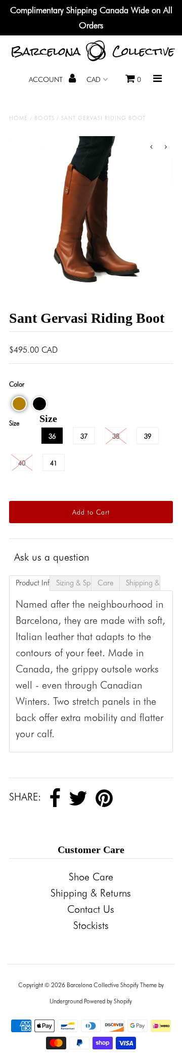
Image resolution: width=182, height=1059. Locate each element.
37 (83, 436)
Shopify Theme (138, 985)
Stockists (91, 925)
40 (21, 463)
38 (115, 436)
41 (53, 463)
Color (16, 384)
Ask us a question (51, 557)
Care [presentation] (105, 582)
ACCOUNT (47, 79)
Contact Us (90, 909)
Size (14, 423)
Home (18, 117)
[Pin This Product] (104, 798)
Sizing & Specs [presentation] (73, 582)
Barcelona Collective (93, 985)
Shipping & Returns (91, 893)
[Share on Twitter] (78, 798)
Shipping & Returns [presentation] (143, 582)
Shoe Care (91, 877)
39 (147, 436)
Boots (44, 117)
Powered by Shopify (108, 1001)
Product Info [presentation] (33, 582)
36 (52, 436)
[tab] (29, 583)
